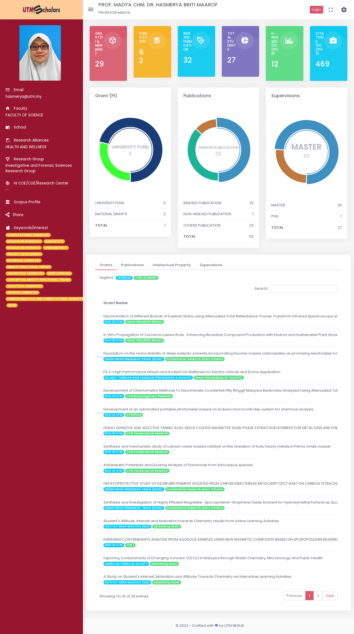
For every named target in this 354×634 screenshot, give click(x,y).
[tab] (106, 265)
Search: (262, 288)
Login (316, 9)
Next (330, 595)
